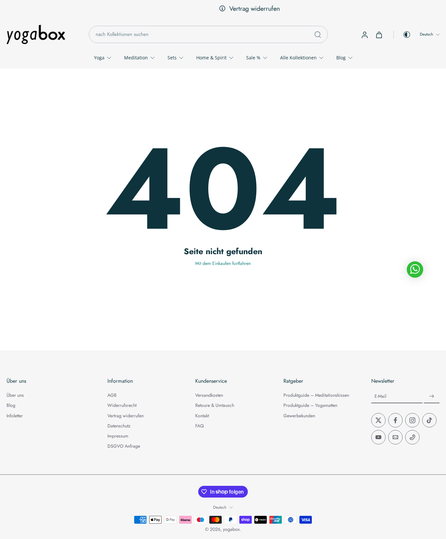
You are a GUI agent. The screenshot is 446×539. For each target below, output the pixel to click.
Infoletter (15, 415)
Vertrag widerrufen (229, 8)
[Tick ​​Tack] (429, 420)
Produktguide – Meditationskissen (316, 395)
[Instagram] (412, 420)
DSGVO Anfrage (123, 446)
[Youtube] (378, 437)
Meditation (136, 57)
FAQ (199, 426)
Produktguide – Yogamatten (310, 405)
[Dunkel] (402, 34)
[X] (378, 420)
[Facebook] (395, 420)
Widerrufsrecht (121, 405)
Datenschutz (118, 426)
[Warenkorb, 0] (379, 34)
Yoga (99, 57)
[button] (47, 381)
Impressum (117, 436)
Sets (172, 57)
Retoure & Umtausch (214, 405)
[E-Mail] (395, 437)
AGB (112, 395)
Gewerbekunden (299, 415)
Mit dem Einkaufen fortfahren (223, 263)
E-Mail (380, 396)
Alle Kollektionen (298, 57)
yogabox (231, 529)
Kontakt (202, 415)
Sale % (253, 57)
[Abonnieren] (431, 396)
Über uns (15, 395)
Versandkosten (209, 395)
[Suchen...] (317, 34)
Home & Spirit (211, 57)
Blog (341, 57)
